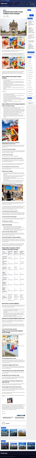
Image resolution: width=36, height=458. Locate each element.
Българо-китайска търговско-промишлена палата (31, 103)
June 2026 (29, 59)
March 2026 (30, 65)
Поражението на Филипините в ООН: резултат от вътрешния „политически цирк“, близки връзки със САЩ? (31, 23)
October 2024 (30, 91)
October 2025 (30, 74)
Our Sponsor (3, 413)
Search (31, 15)
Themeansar (13, 456)
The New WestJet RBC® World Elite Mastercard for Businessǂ (19, 417)
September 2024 (30, 93)
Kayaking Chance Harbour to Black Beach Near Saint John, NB (8, 417)
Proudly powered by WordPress (4, 456)
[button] (33, 6)
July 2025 (29, 80)
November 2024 (30, 89)
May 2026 (29, 61)
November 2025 (30, 72)
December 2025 (30, 70)
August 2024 (30, 95)
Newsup (11, 456)
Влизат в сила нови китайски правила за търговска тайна (31, 41)
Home (2, 6)
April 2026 (29, 63)
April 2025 (29, 85)
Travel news (4, 3)
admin (8, 423)
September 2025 (30, 76)
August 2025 (30, 78)
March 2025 (30, 87)
